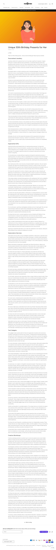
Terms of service (44, 546)
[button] (4, 4)
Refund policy (44, 545)
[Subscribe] (21, 531)
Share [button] (10, 52)
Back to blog (29, 522)
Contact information (50, 545)
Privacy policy (38, 545)
